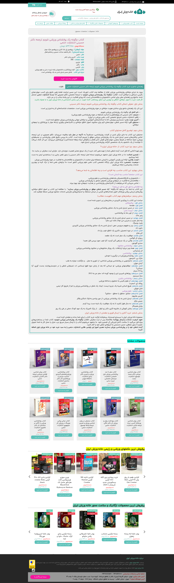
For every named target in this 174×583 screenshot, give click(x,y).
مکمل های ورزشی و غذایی (77, 23)
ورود (65, 1)
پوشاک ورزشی (62, 23)
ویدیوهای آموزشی (113, 23)
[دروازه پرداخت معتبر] (32, 568)
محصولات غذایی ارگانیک (96, 23)
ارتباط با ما (40, 23)
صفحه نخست (139, 23)
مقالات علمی (49, 23)
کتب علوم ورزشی (128, 23)
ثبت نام (61, 1)
